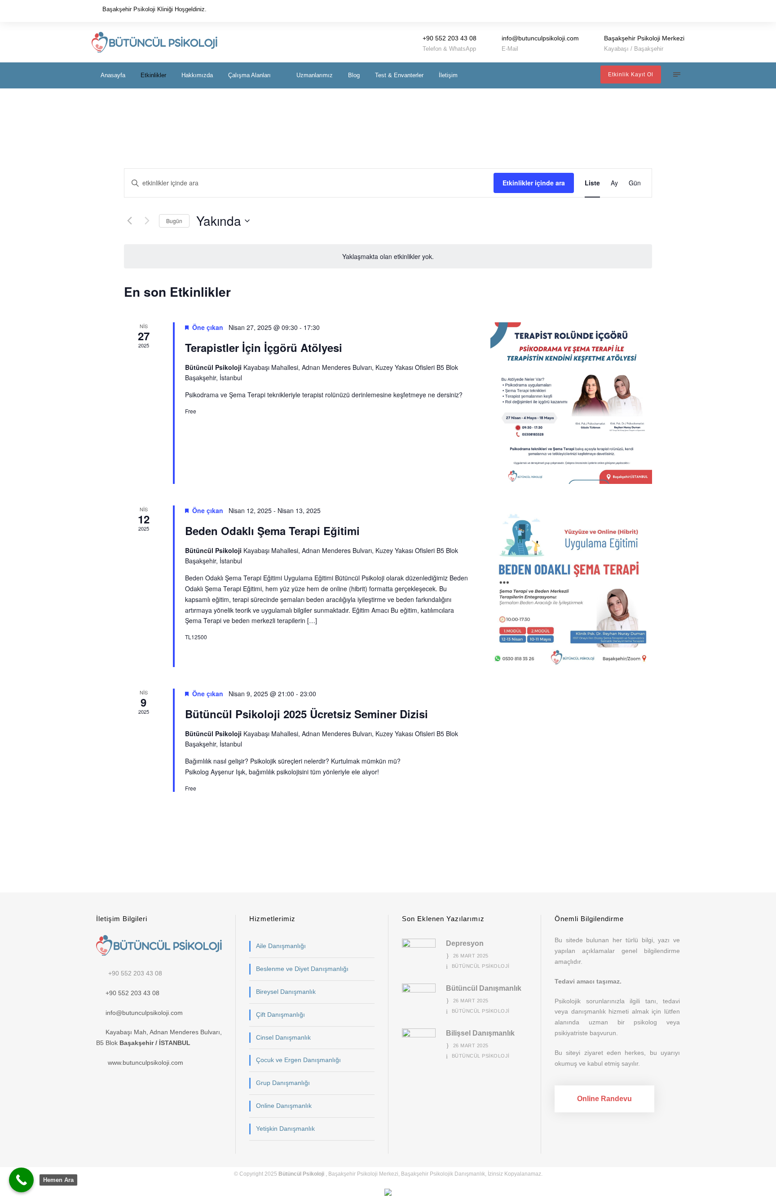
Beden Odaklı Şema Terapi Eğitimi (272, 530)
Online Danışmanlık (284, 1105)
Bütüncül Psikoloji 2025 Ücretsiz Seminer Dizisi (306, 713)
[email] (656, 10)
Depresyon (465, 943)
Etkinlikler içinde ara (534, 182)
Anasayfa (113, 75)
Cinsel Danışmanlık (283, 1037)
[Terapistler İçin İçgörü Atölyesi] (571, 403)
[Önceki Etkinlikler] (129, 220)
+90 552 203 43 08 (135, 973)
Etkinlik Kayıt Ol (630, 74)
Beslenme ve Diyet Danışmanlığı (302, 968)
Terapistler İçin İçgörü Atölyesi (263, 347)
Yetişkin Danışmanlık (285, 1128)
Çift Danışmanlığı (280, 1014)
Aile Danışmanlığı (281, 945)
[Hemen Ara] (21, 1180)
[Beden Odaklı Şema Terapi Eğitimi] (571, 586)
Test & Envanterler (399, 75)
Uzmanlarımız (314, 75)
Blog (354, 75)
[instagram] (681, 10)
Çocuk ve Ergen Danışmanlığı (298, 1059)
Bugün (174, 220)
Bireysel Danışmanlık (286, 991)
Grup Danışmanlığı (283, 1082)
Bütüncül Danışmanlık (483, 988)
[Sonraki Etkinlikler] (146, 220)
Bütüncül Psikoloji (481, 966)
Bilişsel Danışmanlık (480, 1033)
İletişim (448, 75)
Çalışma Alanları (249, 75)
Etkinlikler (153, 75)
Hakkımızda (197, 75)
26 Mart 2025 (471, 955)
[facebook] (669, 10)
